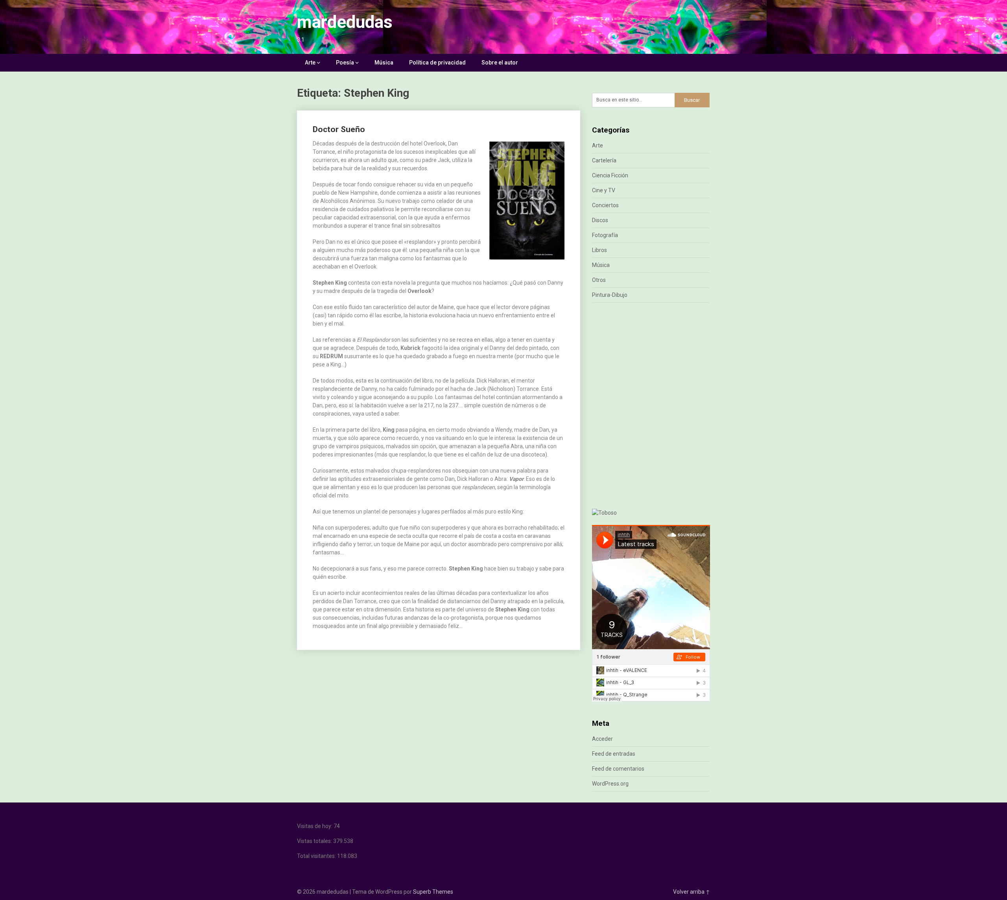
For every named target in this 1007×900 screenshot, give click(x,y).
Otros (599, 280)
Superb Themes (433, 892)
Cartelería (604, 160)
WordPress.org (610, 783)
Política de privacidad (437, 62)
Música (383, 62)
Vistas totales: (315, 841)
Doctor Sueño (339, 129)
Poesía (345, 62)
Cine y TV (603, 190)
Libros (599, 250)
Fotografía (605, 235)
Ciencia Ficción (610, 175)
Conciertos (605, 205)
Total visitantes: (317, 856)
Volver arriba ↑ (691, 892)
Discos (600, 220)
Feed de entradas (613, 754)
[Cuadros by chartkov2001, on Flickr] (604, 513)
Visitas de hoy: (315, 826)
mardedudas (345, 22)
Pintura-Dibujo (609, 295)
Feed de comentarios (618, 769)
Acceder (602, 739)
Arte (310, 62)
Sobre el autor (499, 62)
